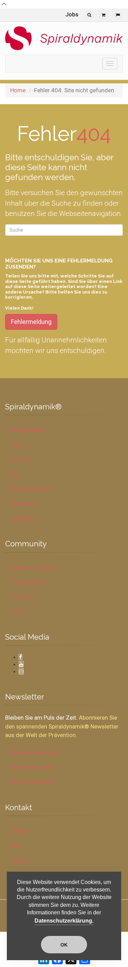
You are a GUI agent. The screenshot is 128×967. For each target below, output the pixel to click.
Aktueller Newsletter (32, 782)
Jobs (72, 14)
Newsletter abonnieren (34, 752)
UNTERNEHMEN (27, 430)
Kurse (16, 845)
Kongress (20, 860)
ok (64, 945)
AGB (15, 474)
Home (18, 90)
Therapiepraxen (27, 582)
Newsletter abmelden (33, 767)
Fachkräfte (22, 597)
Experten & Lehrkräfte (34, 567)
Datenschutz (24, 503)
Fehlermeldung (31, 321)
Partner (18, 611)
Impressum (22, 518)
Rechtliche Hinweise (31, 489)
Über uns (19, 459)
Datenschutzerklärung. (64, 921)
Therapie (20, 831)
